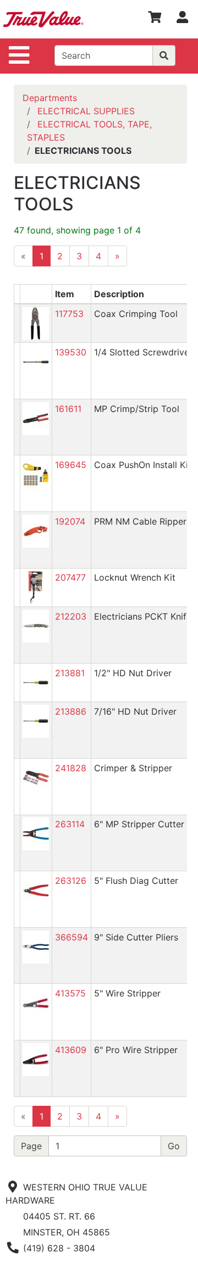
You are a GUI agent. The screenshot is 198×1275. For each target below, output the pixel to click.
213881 (70, 672)
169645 (70, 464)
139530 (70, 352)
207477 (70, 577)
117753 (69, 313)
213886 (70, 711)
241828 (70, 767)
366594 (71, 937)
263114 (70, 824)
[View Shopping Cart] (154, 19)
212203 (70, 616)
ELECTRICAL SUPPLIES (86, 110)
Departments (50, 97)
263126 (70, 880)
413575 (70, 993)
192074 (70, 521)
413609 (70, 1049)
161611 (68, 408)
